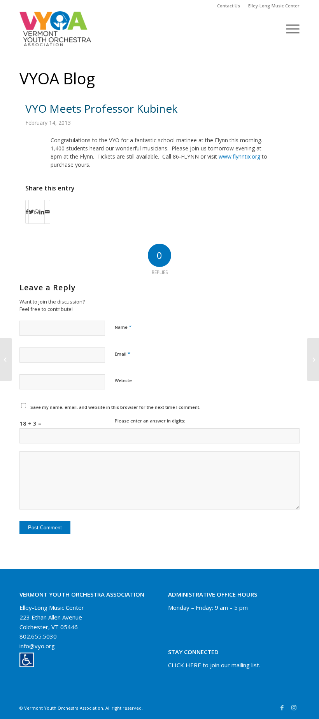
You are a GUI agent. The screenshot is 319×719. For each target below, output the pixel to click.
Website (123, 380)
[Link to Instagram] (294, 707)
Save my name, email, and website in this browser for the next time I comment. (115, 407)
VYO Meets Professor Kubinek (101, 108)
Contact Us (228, 6)
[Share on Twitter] (31, 211)
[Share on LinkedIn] (41, 211)
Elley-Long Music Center (274, 6)
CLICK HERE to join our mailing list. (214, 665)
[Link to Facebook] (282, 707)
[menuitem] (228, 6)
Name (123, 326)
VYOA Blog (57, 78)
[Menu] (289, 28)
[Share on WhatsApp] (36, 211)
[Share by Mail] (47, 211)
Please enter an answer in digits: (150, 421)
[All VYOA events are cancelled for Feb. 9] (6, 359)
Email (122, 353)
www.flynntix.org (239, 156)
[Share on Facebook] (27, 211)
